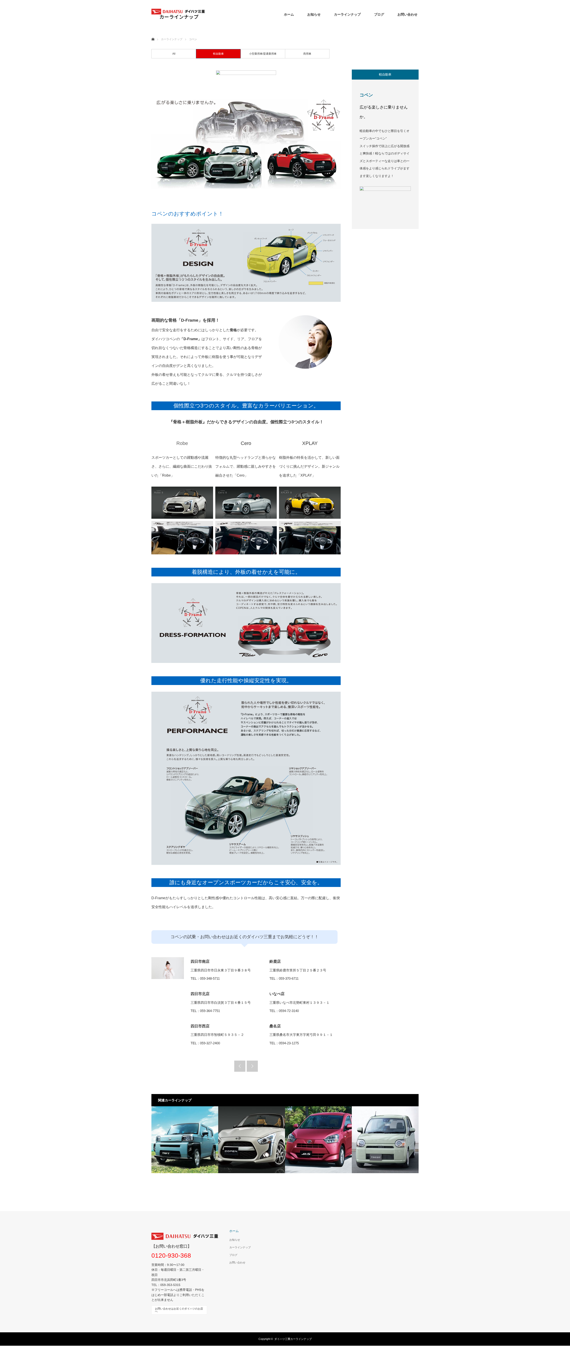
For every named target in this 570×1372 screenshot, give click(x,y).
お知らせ (314, 14)
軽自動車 (218, 53)
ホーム (289, 14)
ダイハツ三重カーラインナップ (293, 1339)
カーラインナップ (347, 14)
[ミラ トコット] (385, 1139)
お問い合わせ (407, 14)
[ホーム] (152, 34)
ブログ (379, 14)
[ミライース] (318, 1139)
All (173, 53)
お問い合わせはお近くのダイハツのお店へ (179, 1310)
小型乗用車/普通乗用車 (263, 53)
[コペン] (251, 1139)
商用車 (307, 53)
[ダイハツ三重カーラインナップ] (178, 18)
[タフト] (184, 1139)
